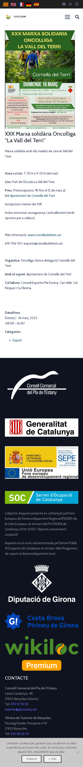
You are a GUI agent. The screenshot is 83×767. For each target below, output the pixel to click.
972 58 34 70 (20, 734)
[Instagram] (76, 4)
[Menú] (67, 17)
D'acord (32, 758)
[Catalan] (6, 4)
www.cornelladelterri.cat (44, 235)
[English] (13, 4)
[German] (29, 4)
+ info (52, 758)
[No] (78, 752)
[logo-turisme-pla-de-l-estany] (16, 17)
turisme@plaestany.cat (21, 709)
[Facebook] (64, 4)
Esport (17, 340)
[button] (77, 16)
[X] (70, 4)
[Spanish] (36, 4)
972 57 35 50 (20, 704)
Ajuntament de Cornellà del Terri (32, 196)
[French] (21, 4)
